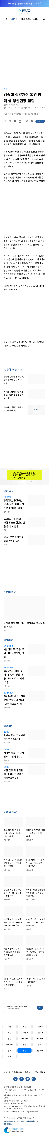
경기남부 (39, 1038)
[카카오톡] (15, 121)
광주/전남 (24, 1032)
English (12, 1118)
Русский (30, 1118)
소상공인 (37, 18)
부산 (24, 1026)
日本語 (19, 1118)
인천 (9, 1032)
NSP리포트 (26, 18)
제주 (9, 1056)
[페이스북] (5, 121)
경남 (24, 1050)
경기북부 (9, 1044)
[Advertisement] (24, 213)
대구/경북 (39, 1026)
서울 (9, 1026)
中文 (24, 1118)
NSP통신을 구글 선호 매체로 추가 (20, 3)
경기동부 (24, 1038)
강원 (24, 1044)
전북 (9, 1050)
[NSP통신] (24, 11)
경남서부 (39, 1050)
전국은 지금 (14, 18)
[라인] (20, 121)
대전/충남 (39, 1032)
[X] (10, 121)
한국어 (6, 1118)
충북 (39, 1044)
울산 (9, 1038)
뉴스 (5, 18)
